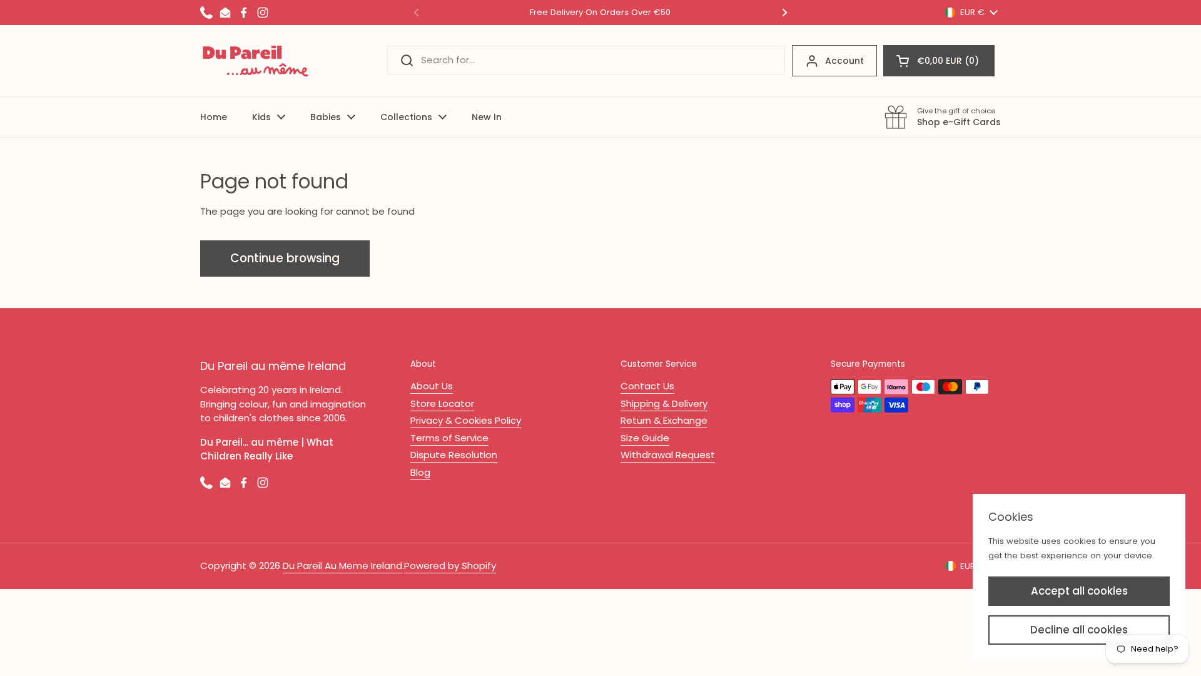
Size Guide (645, 437)
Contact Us (647, 385)
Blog (420, 472)
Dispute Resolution (453, 454)
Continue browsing (285, 258)
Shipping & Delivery (664, 403)
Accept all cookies (1079, 590)
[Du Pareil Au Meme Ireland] (256, 61)
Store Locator (442, 403)
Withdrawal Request (668, 454)
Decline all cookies (1079, 629)
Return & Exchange (664, 420)
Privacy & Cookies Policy (465, 420)
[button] (939, 60)
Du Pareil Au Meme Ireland (342, 565)
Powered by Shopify (450, 565)
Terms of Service (449, 437)
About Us (431, 385)
